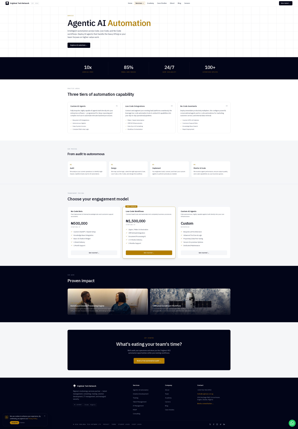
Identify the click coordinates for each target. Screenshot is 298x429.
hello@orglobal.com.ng (205, 394)
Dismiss (22, 422)
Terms (114, 424)
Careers (187, 3)
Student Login (123, 424)
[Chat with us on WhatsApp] (292, 423)
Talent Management (139, 402)
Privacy (106, 424)
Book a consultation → (205, 404)
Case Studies (162, 3)
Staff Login (136, 424)
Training (135, 398)
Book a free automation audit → (149, 361)
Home (130, 3)
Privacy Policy (32, 419)
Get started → (94, 253)
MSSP (135, 410)
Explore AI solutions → (78, 45)
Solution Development (140, 394)
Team (167, 394)
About (172, 3)
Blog (179, 3)
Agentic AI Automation (140, 390)
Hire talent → (286, 3)
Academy (150, 3)
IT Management (138, 406)
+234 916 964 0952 (204, 390)
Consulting (136, 414)
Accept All (14, 422)
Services (138, 3)
